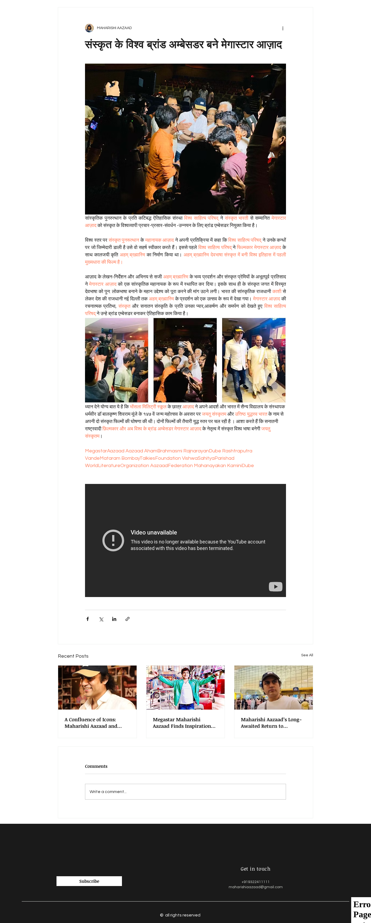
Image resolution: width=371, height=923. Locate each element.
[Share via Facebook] (87, 618)
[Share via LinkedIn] (114, 618)
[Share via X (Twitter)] (100, 618)
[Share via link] (127, 618)
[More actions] (282, 28)
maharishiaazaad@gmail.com (256, 887)
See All (307, 655)
